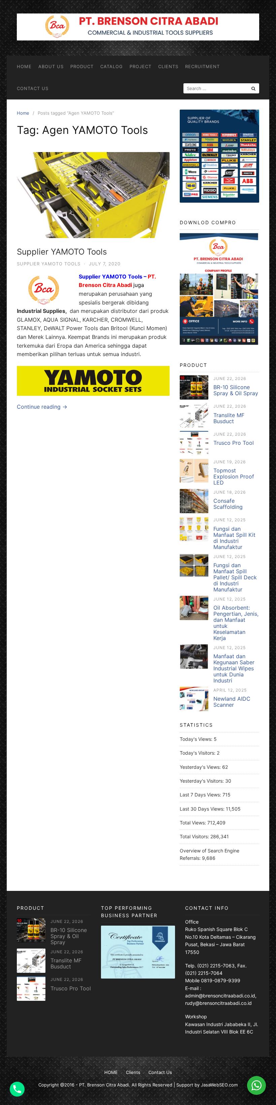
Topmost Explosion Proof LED (233, 476)
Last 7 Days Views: (201, 794)
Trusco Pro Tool (233, 442)
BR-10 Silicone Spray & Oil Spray (235, 390)
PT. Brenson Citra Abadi (104, 1084)
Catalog (111, 66)
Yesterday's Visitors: (202, 781)
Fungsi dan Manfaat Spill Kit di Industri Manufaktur (234, 537)
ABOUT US (51, 66)
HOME (24, 66)
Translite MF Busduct (228, 418)
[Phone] (17, 1089)
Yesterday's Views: (201, 767)
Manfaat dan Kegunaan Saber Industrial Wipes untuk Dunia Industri (233, 668)
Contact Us (32, 88)
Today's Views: (197, 739)
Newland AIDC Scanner (231, 701)
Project (140, 66)
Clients (168, 66)
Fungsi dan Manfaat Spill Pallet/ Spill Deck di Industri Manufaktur (235, 577)
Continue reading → (42, 406)
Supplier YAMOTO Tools (62, 252)
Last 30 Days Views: (203, 809)
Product (82, 66)
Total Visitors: (195, 836)
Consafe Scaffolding (228, 503)
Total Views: (193, 822)
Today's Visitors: (198, 753)
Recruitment (202, 66)
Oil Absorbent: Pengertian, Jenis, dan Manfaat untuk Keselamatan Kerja (235, 622)
